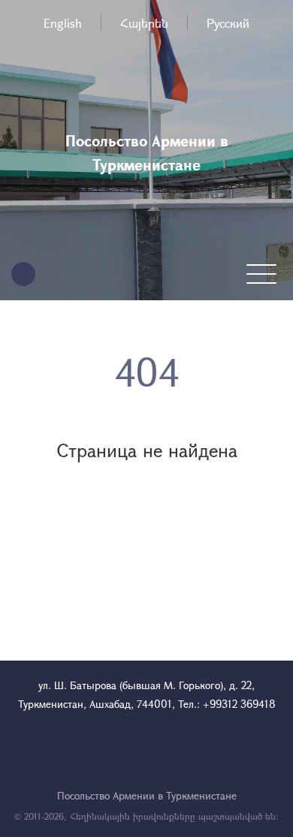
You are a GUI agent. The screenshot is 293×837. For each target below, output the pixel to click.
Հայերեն (144, 23)
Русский (228, 23)
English (63, 23)
